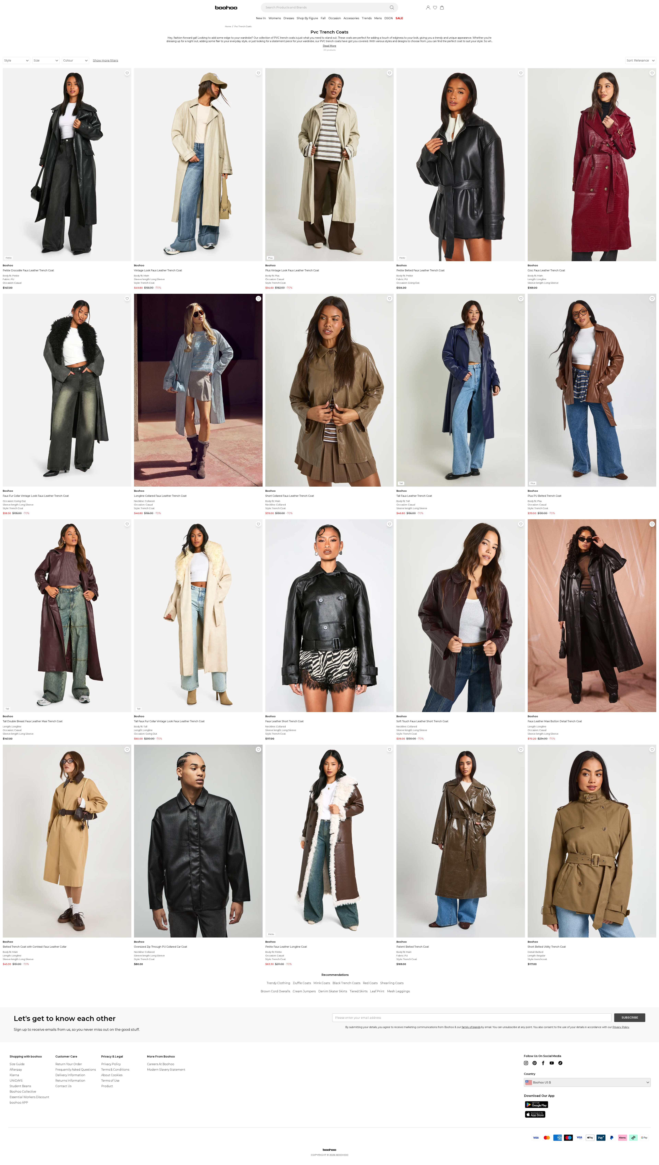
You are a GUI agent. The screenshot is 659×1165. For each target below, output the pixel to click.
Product (107, 1086)
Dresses (289, 18)
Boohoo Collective (23, 1091)
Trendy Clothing (278, 983)
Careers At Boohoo (160, 1064)
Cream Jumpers (304, 991)
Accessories (351, 18)
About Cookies (111, 1075)
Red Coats (370, 983)
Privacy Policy (620, 1027)
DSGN (388, 18)
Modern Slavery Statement (166, 1069)
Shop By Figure (307, 18)
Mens (378, 18)
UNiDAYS (16, 1080)
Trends (367, 18)
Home (228, 26)
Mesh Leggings (398, 991)
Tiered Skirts (358, 991)
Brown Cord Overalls (275, 991)
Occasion (334, 18)
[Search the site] (392, 7)
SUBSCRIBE (630, 1017)
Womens (275, 18)
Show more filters (105, 60)
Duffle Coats (302, 983)
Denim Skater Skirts (332, 991)
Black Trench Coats (346, 983)
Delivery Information (70, 1075)
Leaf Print (377, 991)
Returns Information (70, 1080)
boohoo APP (19, 1102)
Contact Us (63, 1086)
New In (261, 18)
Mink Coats (322, 983)
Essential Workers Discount (29, 1097)
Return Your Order (68, 1064)
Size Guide (17, 1064)
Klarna (14, 1075)
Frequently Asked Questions (75, 1069)
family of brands (471, 1027)
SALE (399, 18)
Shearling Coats (391, 983)
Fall (323, 18)
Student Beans (20, 1086)
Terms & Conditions (115, 1069)
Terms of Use (110, 1080)
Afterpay (16, 1069)
